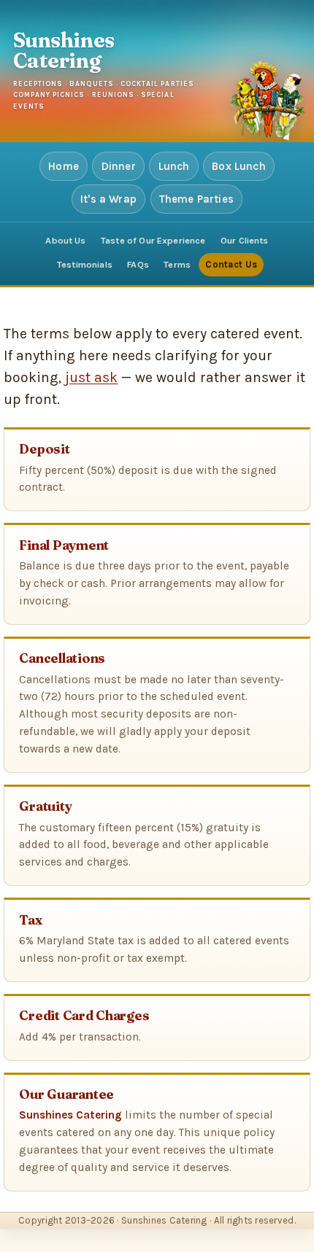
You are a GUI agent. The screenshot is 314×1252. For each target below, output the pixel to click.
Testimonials (84, 264)
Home (63, 166)
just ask (91, 377)
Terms (177, 264)
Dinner (119, 166)
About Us (65, 240)
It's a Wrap (108, 199)
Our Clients (245, 240)
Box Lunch (239, 166)
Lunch (174, 166)
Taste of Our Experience (153, 240)
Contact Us (231, 264)
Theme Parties (196, 199)
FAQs (138, 264)
